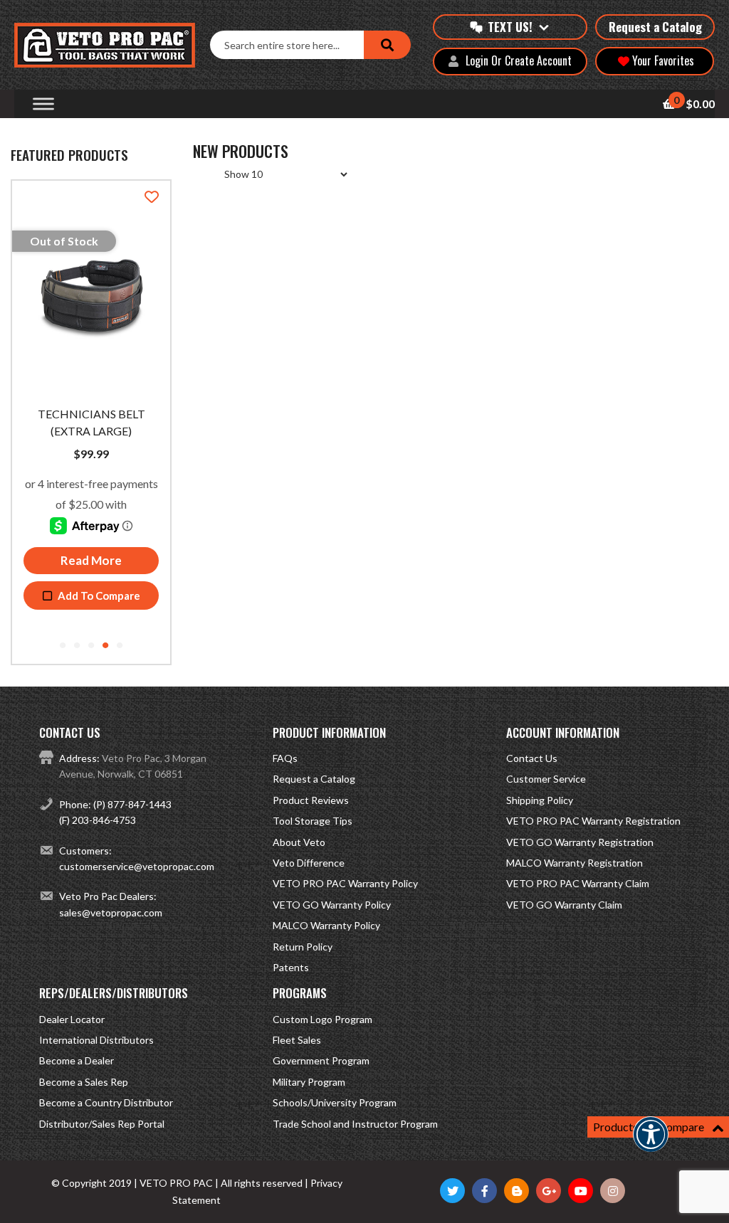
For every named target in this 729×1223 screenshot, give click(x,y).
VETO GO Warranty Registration (580, 842)
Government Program (321, 1060)
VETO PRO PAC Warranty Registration (593, 821)
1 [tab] (63, 646)
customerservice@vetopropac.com (136, 866)
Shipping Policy (539, 800)
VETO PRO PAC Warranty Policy (345, 883)
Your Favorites (661, 60)
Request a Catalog (655, 27)
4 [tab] (105, 646)
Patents (291, 967)
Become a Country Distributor (106, 1102)
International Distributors (96, 1040)
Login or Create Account (519, 61)
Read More (91, 560)
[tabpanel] (91, 401)
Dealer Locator (72, 1019)
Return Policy (302, 947)
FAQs (285, 758)
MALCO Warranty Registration (574, 863)
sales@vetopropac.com (110, 912)
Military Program (309, 1082)
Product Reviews (311, 800)
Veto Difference (309, 863)
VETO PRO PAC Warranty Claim (577, 883)
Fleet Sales (297, 1040)
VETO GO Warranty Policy (332, 905)
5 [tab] (119, 646)
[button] (651, 1144)
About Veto (299, 842)
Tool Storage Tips (312, 821)
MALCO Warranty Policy (326, 925)
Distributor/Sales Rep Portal (101, 1124)
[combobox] (286, 45)
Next (181, 422)
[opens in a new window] (452, 1191)
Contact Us (531, 758)
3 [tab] (91, 646)
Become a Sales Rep (83, 1082)
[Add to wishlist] (152, 197)
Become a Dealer (76, 1060)
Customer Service (546, 779)
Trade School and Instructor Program (355, 1124)
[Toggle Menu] (43, 104)
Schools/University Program (335, 1102)
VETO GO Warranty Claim (564, 905)
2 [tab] (77, 646)
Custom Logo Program (322, 1019)
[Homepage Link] (112, 45)
